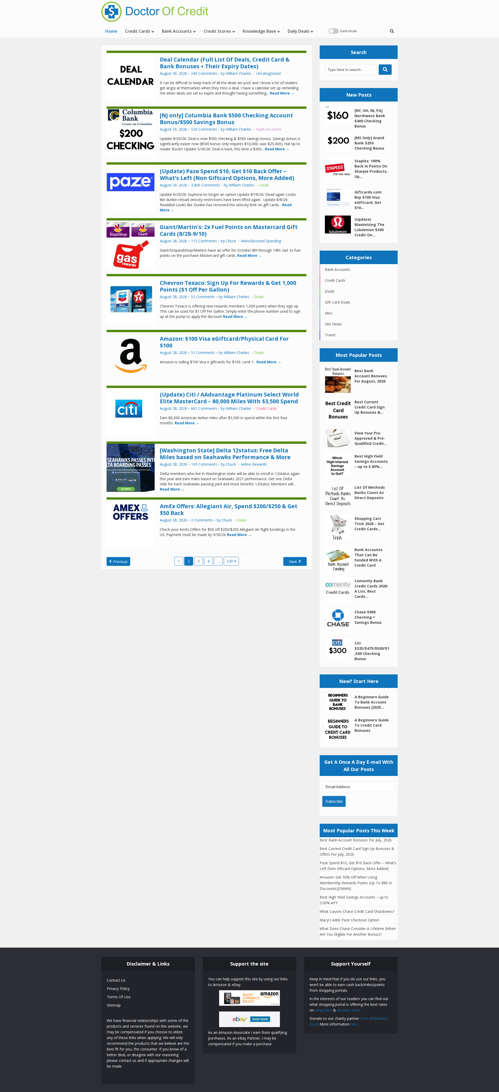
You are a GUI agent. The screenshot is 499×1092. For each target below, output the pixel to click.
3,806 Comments (205, 185)
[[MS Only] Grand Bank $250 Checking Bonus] (339, 143)
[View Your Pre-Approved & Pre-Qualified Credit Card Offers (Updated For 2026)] (339, 438)
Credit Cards (137, 31)
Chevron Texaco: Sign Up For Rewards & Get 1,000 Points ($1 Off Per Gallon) (228, 286)
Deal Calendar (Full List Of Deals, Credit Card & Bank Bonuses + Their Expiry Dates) (225, 63)
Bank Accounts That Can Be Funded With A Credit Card (368, 557)
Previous (120, 561)
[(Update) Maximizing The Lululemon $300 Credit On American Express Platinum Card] (339, 224)
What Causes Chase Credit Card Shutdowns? (357, 911)
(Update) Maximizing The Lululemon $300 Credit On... (369, 227)
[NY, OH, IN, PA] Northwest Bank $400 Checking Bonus (369, 118)
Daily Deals (298, 31)
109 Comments (204, 464)
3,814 (231, 561)
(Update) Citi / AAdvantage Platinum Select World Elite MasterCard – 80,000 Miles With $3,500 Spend (229, 398)
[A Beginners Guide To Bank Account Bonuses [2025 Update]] (339, 702)
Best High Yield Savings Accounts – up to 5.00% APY (354, 900)
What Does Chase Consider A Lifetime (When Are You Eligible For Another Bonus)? (358, 931)
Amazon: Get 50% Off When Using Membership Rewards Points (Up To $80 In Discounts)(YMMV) (356, 883)
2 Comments (202, 520)
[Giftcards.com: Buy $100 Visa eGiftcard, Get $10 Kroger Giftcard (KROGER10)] (339, 197)
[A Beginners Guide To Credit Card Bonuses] (339, 729)
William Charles (238, 73)
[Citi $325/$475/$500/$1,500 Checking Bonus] (339, 648)
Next (293, 561)
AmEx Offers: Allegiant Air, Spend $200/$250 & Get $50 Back (228, 510)
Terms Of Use (118, 996)
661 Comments (204, 408)
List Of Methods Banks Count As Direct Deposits (369, 492)
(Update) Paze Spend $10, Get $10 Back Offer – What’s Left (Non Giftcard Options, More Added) (227, 175)
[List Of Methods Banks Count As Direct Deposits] (339, 497)
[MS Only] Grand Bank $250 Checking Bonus (369, 143)
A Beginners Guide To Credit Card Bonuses (371, 725)
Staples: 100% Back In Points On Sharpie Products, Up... (371, 168)
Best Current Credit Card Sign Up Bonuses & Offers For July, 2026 (357, 851)
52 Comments (203, 296)
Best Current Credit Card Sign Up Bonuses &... (369, 407)
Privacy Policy (118, 988)
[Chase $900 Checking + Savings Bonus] (339, 621)
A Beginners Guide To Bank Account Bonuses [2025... (371, 702)
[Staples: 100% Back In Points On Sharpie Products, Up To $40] (339, 170)
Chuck (231, 241)
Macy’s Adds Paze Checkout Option (349, 919)
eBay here (323, 1010)
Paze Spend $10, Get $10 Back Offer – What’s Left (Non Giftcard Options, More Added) (358, 865)
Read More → (281, 93)
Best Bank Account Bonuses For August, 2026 (370, 376)
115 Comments (204, 241)
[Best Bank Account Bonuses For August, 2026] (339, 380)
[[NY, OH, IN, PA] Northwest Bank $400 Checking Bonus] (339, 116)
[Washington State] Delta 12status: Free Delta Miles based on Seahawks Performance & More (225, 454)
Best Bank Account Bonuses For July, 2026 (356, 840)
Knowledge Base (259, 31)
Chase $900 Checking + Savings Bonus (368, 617)
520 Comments (204, 129)
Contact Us (116, 980)
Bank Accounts (177, 31)
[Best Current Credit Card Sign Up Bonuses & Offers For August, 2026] (339, 411)
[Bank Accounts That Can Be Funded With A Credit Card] (339, 559)
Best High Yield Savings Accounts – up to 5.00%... (371, 461)
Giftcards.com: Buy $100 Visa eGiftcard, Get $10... (368, 200)
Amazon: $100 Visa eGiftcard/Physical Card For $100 (224, 342)
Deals (264, 185)
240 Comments (204, 73)
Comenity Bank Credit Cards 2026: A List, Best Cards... (371, 588)
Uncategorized (268, 73)
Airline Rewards (254, 464)
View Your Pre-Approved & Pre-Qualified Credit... (370, 438)
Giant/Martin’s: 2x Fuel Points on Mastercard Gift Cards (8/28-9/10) (229, 230)
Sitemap (114, 1005)
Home (111, 31)
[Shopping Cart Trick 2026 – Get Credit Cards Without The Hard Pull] (339, 528)
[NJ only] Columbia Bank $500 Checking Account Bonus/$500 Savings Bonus (226, 119)
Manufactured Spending (261, 240)
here (354, 1024)
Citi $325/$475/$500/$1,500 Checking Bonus (371, 651)
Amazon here (348, 1010)
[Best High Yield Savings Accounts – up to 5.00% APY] (339, 465)
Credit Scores (217, 31)
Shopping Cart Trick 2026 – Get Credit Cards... (369, 523)
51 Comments (203, 352)
